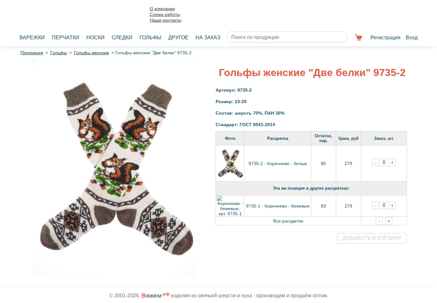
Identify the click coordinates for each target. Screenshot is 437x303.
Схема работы (165, 14)
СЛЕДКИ (122, 37)
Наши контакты (165, 20)
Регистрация (385, 37)
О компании (162, 8)
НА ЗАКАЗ (207, 37)
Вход (411, 37)
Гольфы (58, 52)
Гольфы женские (91, 52)
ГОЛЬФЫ (150, 37)
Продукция (31, 52)
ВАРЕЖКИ (32, 37)
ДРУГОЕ (178, 37)
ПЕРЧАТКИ (65, 37)
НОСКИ (95, 37)
